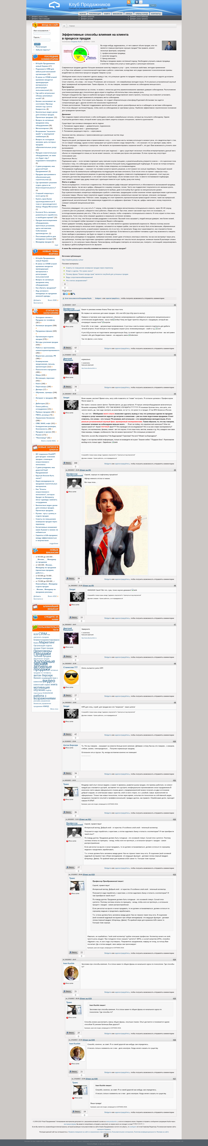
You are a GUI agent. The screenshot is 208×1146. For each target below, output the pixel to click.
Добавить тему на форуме (41, 19)
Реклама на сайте (163, 1132)
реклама (37, 701)
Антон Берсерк (70, 745)
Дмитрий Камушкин (68, 359)
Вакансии (117, 14)
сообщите (133, 1127)
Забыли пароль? (43, 50)
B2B (36, 634)
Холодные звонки (44, 662)
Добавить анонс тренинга (139, 19)
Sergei (66, 398)
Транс (66, 784)
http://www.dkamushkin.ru (89, 368)
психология (48, 693)
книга (54, 684)
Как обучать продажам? (46, 288)
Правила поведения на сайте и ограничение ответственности (89, 1132)
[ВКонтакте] (64, 293)
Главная (72, 26)
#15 (174, 998)
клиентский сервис (42, 685)
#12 (174, 819)
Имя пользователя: (42, 31)
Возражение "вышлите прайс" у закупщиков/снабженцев (45, 134)
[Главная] (56, 8)
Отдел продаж (47, 648)
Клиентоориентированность (49, 640)
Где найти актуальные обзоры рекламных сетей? (45, 95)
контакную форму (70, 1124)
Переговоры (43, 651)
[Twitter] (66, 293)
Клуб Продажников (89, 4)
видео (48, 680)
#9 (175, 702)
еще (56, 245)
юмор (46, 706)
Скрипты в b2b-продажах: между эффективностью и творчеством (47, 538)
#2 (175, 305)
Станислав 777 (70, 667)
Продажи (42, 653)
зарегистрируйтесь (113, 298)
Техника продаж (42, 656)
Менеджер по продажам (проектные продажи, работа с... (46, 570)
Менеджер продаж (43, 242)
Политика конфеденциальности (145, 1132)
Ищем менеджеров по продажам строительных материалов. (46, 483)
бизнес (37, 678)
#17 (174, 1079)
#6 (175, 585)
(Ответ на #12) (89, 874)
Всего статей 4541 (48, 441)
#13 (174, 874)
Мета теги (54, 709)
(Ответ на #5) (88, 585)
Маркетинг (47, 642)
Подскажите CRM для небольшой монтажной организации (45, 71)
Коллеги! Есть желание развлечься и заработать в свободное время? (47, 214)
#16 (174, 1040)
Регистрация (41, 47)
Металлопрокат (42, 128)
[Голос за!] (65, 287)
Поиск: (129, 5)
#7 (175, 624)
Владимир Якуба (76, 41)
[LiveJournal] (74, 293)
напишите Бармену (103, 1129)
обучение (39, 689)
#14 (174, 959)
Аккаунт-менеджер (43, 578)
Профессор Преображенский (71, 309)
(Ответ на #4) (85, 470)
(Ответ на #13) (86, 998)
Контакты (156, 14)
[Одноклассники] (69, 293)
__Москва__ (41, 559)
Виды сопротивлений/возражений (79, 277)
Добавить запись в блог (40, 17)
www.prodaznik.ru (112, 1121)
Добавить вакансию (87, 17)
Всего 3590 (52, 300)
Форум (82, 14)
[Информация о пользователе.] (169, 50)
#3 (175, 355)
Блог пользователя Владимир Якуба (78, 298)
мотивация (42, 687)
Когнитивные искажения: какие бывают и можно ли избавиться (47, 529)
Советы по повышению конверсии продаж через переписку (46, 521)
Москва (49, 565)
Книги (107, 14)
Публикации (95, 14)
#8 (175, 663)
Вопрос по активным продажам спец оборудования (45, 122)
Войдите (98, 298)
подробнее (53, 543)
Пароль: (37, 37)
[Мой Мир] (71, 293)
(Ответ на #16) (92, 1079)
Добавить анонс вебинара (139, 17)
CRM (43, 634)
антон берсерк (43, 675)
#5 (175, 470)
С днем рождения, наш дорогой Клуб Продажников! (45, 168)
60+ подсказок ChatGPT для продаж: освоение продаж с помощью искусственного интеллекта (46, 459)
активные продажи (43, 668)
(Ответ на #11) (85, 819)
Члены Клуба (142, 14)
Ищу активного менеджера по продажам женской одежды (46, 293)
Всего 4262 (52, 596)
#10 (174, 741)
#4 (175, 394)
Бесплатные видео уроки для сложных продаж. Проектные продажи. (46, 114)
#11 (174, 780)
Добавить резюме (87, 19)
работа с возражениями (45, 697)
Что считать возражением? (76, 280)
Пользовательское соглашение (122, 1132)
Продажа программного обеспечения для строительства (46, 177)
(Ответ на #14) (89, 1040)
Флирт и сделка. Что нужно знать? (79, 271)
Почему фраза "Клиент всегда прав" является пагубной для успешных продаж (97, 274)
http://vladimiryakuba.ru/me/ (72, 260)
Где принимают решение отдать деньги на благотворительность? (46, 185)
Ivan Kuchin (68, 963)
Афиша (129, 14)
